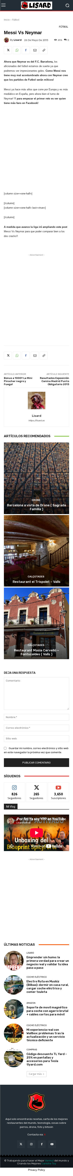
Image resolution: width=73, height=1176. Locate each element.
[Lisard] (36, 5)
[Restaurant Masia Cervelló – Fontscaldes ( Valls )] (36, 623)
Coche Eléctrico (36, 977)
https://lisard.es (36, 421)
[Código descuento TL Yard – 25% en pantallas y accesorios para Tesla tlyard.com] (14, 1057)
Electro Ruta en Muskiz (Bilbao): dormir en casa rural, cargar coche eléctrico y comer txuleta (47, 987)
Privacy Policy (36, 1169)
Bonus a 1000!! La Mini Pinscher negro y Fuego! (18, 381)
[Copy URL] (43, 50)
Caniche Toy (48, 1163)
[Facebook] (26, 50)
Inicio (7, 19)
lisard (18, 40)
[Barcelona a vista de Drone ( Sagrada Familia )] (36, 478)
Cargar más (35, 1074)
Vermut (49, 1160)
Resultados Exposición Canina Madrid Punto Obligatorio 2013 (54, 381)
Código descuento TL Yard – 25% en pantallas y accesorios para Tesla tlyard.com (46, 1059)
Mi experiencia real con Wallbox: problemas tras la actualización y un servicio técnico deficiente (45, 1035)
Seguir (14, 785)
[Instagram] (31, 1144)
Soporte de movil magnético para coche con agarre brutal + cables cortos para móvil (47, 1011)
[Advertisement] (36, 148)
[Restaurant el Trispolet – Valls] (36, 551)
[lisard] (7, 40)
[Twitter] (8, 50)
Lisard (30, 953)
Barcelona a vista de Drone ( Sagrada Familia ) (36, 507)
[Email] (35, 50)
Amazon (30, 1003)
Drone (36, 500)
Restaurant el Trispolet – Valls (36, 582)
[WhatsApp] (17, 50)
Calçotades (36, 576)
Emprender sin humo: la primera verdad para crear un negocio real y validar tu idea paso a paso (47, 963)
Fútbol (15, 19)
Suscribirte (58, 785)
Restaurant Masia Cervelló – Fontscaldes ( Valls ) (36, 652)
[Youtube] (52, 1144)
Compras (31, 1050)
